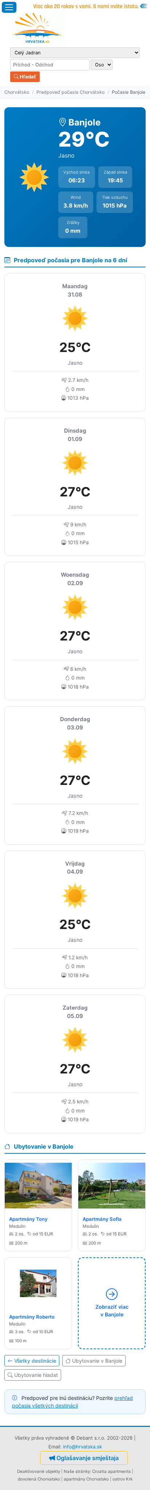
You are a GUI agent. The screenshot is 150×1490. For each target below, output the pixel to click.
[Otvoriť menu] (9, 7)
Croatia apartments (111, 1471)
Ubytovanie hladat (36, 1375)
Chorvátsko (16, 92)
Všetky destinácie (35, 1361)
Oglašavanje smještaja (87, 1458)
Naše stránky (77, 1471)
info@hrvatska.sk (82, 1447)
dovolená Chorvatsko (39, 1479)
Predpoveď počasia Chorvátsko (70, 92)
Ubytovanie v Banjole (97, 1361)
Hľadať (27, 77)
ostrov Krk (122, 1479)
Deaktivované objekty (38, 1471)
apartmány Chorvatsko (86, 1479)
